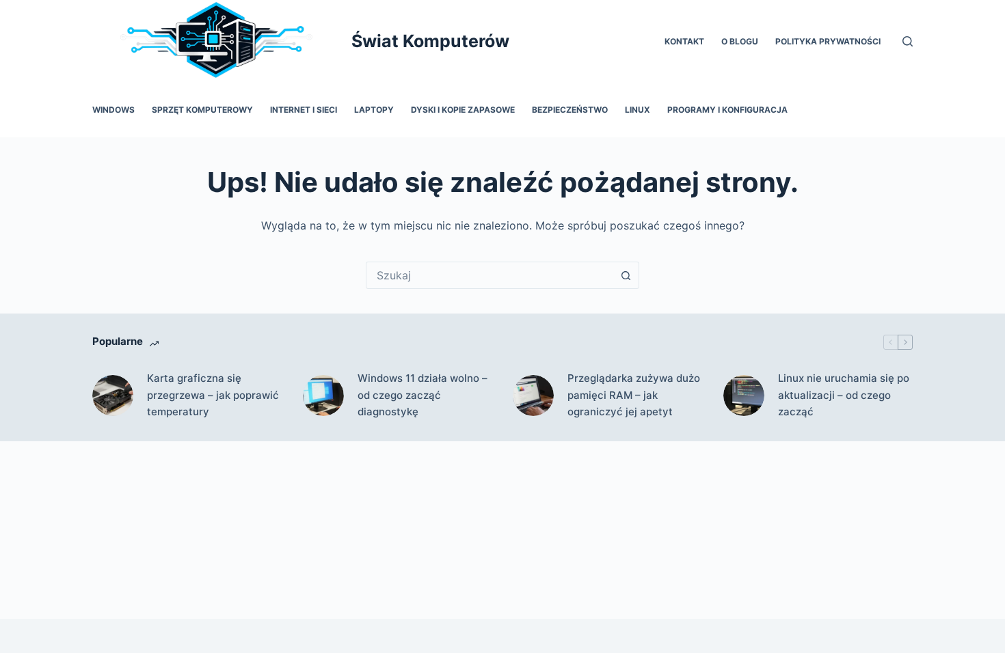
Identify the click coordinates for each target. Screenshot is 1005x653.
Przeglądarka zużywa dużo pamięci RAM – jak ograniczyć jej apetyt (633, 395)
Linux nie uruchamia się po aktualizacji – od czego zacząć (843, 395)
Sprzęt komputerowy (202, 110)
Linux (637, 110)
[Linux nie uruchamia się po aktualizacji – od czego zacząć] (743, 395)
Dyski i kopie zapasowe (463, 110)
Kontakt (684, 41)
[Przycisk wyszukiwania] (626, 275)
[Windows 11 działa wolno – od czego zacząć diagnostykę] (323, 395)
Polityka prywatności (828, 41)
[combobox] (489, 275)
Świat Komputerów (430, 41)
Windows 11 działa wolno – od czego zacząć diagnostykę (422, 395)
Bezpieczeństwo (570, 110)
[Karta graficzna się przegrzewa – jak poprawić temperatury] (112, 395)
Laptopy (374, 110)
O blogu (739, 41)
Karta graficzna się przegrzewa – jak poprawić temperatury (213, 395)
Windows (113, 110)
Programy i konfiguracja (727, 110)
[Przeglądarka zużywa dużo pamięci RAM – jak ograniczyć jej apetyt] (533, 395)
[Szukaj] (907, 41)
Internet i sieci (303, 110)
